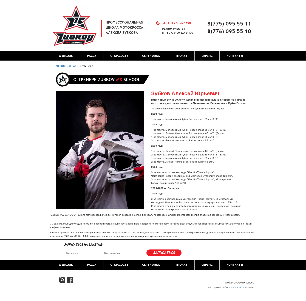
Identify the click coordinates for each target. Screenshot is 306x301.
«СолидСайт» (236, 287)
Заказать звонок (176, 23)
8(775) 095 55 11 (229, 23)
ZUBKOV (61, 66)
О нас (72, 66)
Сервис (207, 56)
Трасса (90, 56)
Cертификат (152, 56)
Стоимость (119, 56)
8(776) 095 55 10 (229, 31)
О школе (66, 56)
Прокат (182, 56)
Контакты (234, 56)
